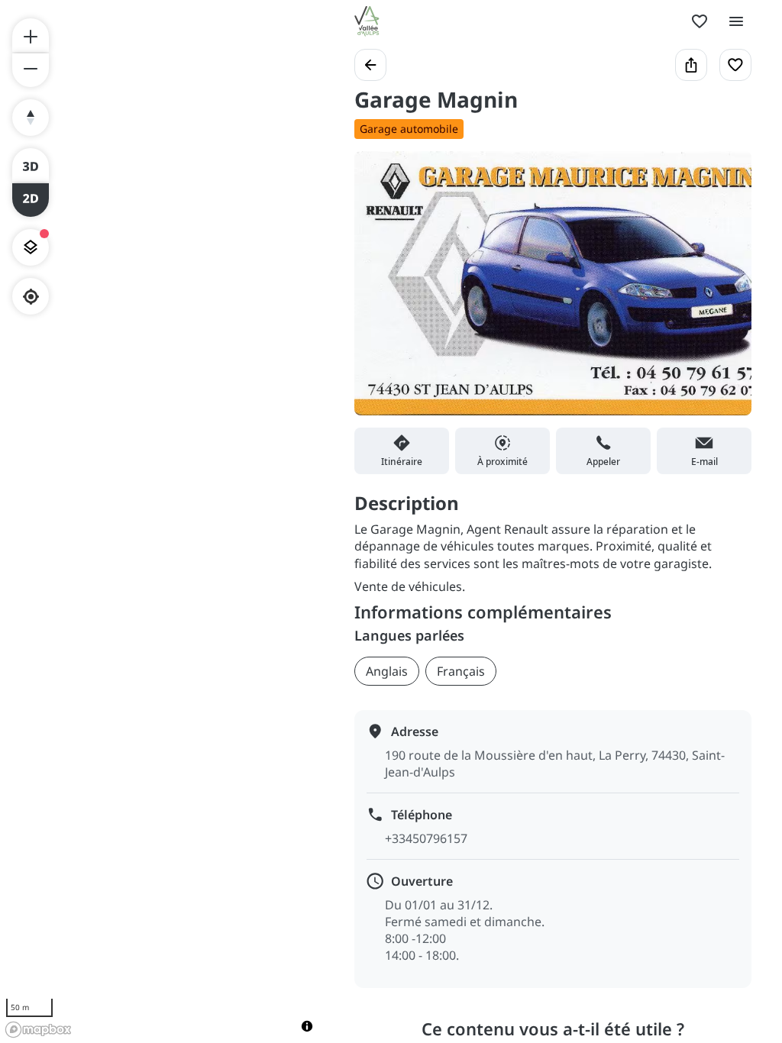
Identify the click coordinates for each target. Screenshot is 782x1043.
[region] (162, 521)
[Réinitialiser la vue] (30, 117)
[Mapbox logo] (38, 1029)
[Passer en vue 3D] (30, 165)
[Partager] (691, 65)
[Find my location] (31, 297)
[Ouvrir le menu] (736, 21)
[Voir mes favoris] (699, 21)
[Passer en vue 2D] (30, 200)
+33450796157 (426, 838)
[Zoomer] (30, 35)
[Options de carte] (30, 247)
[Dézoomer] (30, 70)
